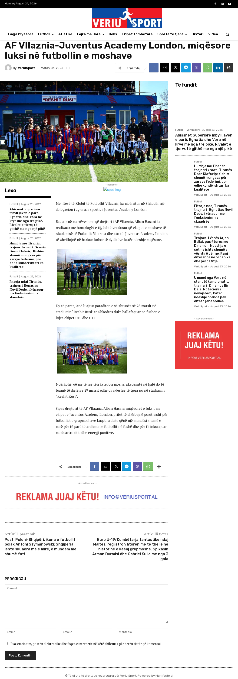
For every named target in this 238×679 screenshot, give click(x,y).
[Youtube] (229, 4)
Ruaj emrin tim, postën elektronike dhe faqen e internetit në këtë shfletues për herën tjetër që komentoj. (85, 643)
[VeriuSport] (9, 67)
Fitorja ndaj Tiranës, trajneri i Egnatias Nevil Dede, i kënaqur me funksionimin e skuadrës (26, 289)
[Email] (164, 67)
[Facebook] (215, 4)
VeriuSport (26, 67)
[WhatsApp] (207, 67)
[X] (175, 67)
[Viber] (196, 67)
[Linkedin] (218, 67)
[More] (159, 466)
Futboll (14, 204)
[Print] (228, 67)
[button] (227, 34)
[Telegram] (186, 67)
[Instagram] (222, 4)
